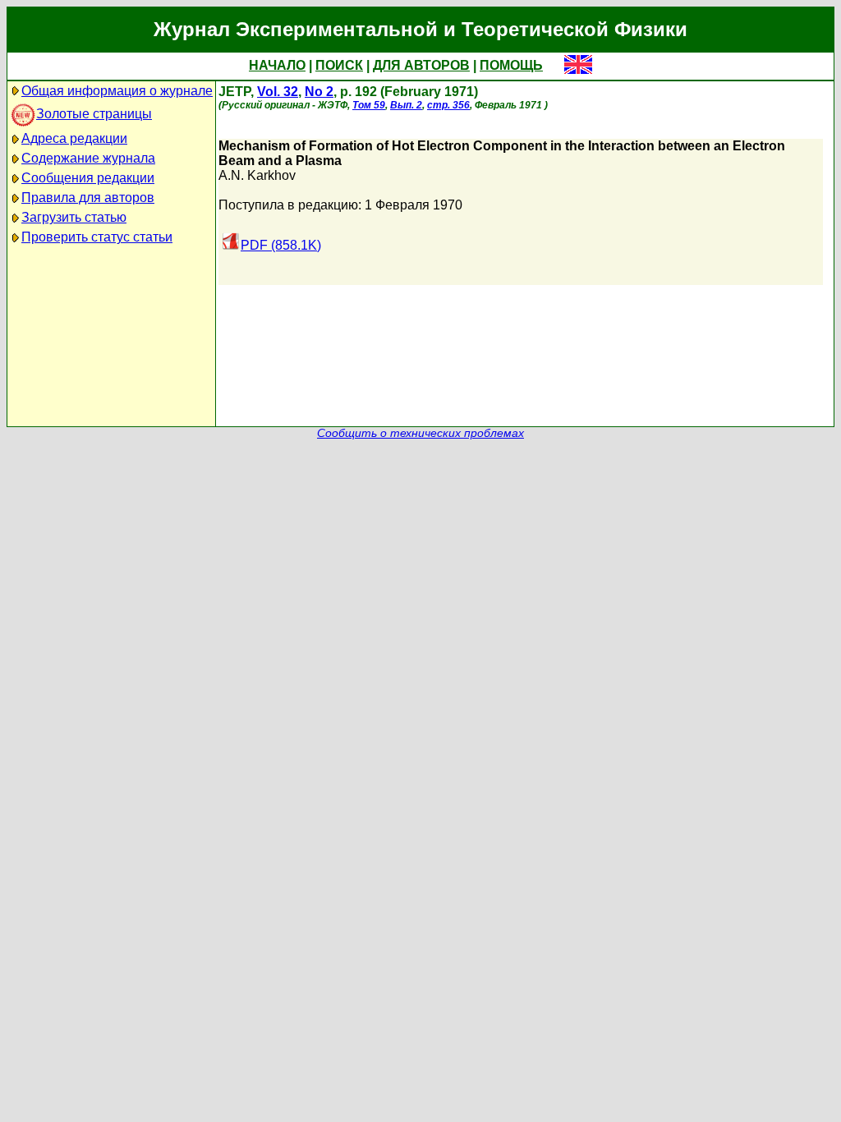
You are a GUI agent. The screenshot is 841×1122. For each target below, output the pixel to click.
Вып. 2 (406, 105)
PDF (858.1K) (281, 245)
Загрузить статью (73, 217)
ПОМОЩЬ (511, 65)
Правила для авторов (87, 198)
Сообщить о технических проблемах (420, 433)
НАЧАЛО (277, 65)
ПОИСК (339, 65)
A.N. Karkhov (257, 175)
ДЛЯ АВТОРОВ (421, 65)
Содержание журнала (88, 158)
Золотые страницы (94, 114)
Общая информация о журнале (117, 91)
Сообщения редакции (87, 178)
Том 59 (368, 105)
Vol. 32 (277, 92)
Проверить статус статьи (96, 237)
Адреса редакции (74, 138)
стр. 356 (448, 105)
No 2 (319, 92)
